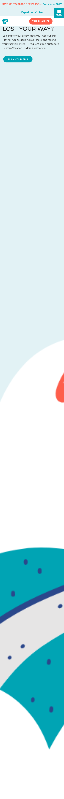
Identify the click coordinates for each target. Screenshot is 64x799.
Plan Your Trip (18, 59)
